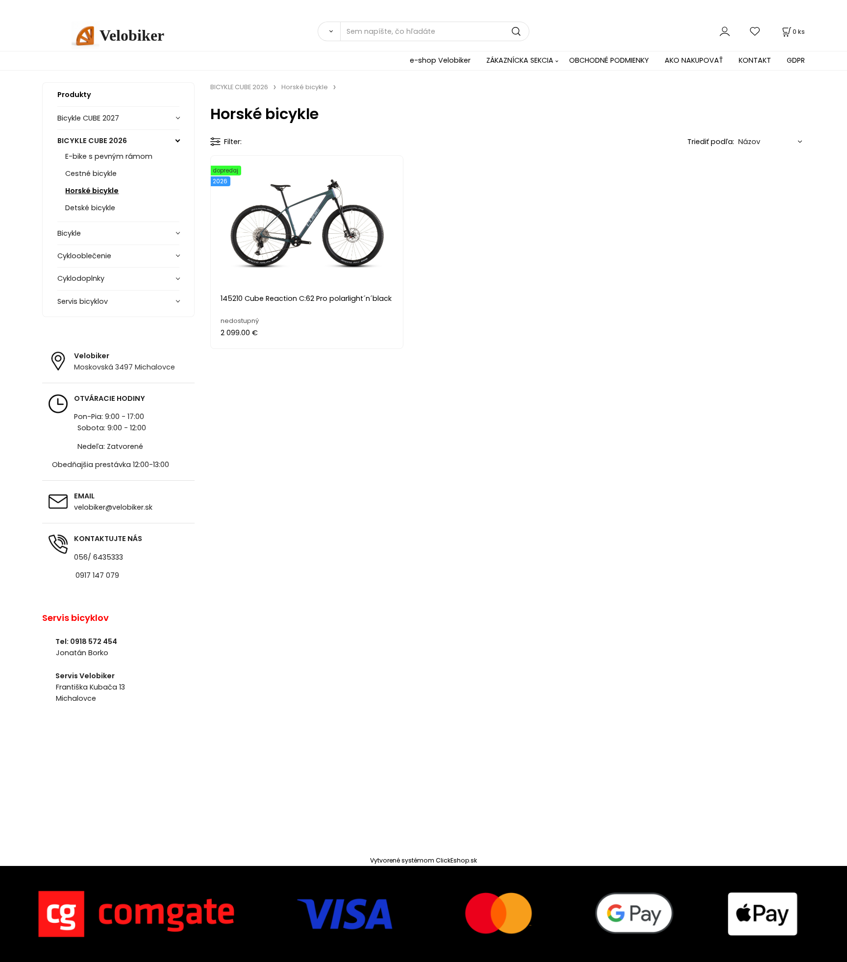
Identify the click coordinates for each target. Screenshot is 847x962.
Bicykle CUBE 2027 (88, 118)
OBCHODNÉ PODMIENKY (609, 60)
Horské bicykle (92, 191)
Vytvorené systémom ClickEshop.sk (423, 860)
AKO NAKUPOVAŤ (694, 60)
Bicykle (69, 233)
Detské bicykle (90, 208)
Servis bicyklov (82, 301)
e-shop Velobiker (440, 60)
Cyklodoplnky (80, 278)
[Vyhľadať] (329, 31)
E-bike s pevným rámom (108, 156)
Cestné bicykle (91, 173)
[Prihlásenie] (724, 31)
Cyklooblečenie (84, 256)
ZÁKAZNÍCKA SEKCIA (519, 60)
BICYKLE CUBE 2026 (92, 141)
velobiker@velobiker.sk (113, 507)
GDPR (796, 60)
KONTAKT (755, 60)
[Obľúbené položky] (755, 31)
